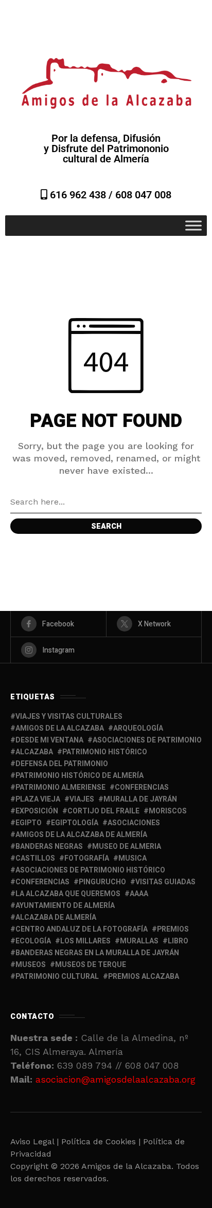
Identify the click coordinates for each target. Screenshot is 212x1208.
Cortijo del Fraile (103, 811)
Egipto (28, 822)
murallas (139, 941)
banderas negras (49, 846)
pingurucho (102, 882)
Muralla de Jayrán (140, 799)
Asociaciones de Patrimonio (147, 740)
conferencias (142, 787)
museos (30, 964)
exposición (36, 811)
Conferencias (42, 882)
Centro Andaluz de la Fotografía (81, 929)
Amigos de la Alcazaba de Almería (81, 834)
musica (132, 858)
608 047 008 (143, 195)
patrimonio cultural (57, 976)
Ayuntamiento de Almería (65, 905)
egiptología (74, 822)
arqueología (138, 728)
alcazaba (34, 752)
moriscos (168, 811)
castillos (35, 858)
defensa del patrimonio (61, 763)
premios (173, 929)
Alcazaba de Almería (55, 917)
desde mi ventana (49, 740)
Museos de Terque (90, 964)
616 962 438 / (81, 195)
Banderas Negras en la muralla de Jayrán (97, 952)
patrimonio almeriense (60, 787)
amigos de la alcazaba (59, 728)
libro (178, 941)
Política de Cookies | (102, 1141)
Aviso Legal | (34, 1141)
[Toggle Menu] (193, 225)
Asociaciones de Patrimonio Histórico (90, 870)
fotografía (86, 858)
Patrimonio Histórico (104, 752)
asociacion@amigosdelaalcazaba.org (116, 1079)
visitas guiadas (165, 882)
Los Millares (85, 941)
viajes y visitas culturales (68, 716)
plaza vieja (37, 799)
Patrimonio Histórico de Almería (79, 775)
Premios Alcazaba (143, 976)
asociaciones (134, 822)
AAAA (139, 893)
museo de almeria (126, 846)
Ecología (33, 941)
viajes (81, 799)
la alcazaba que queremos (67, 893)
